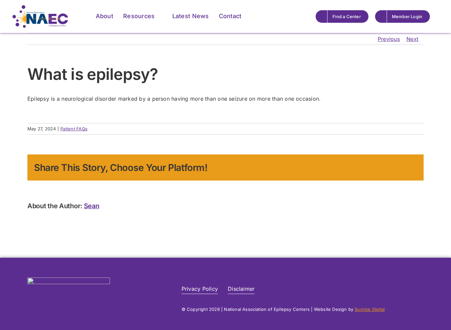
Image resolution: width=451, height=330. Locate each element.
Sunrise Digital (370, 309)
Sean (91, 206)
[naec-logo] (40, 7)
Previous (389, 39)
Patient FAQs (73, 128)
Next (412, 39)
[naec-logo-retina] (68, 280)
